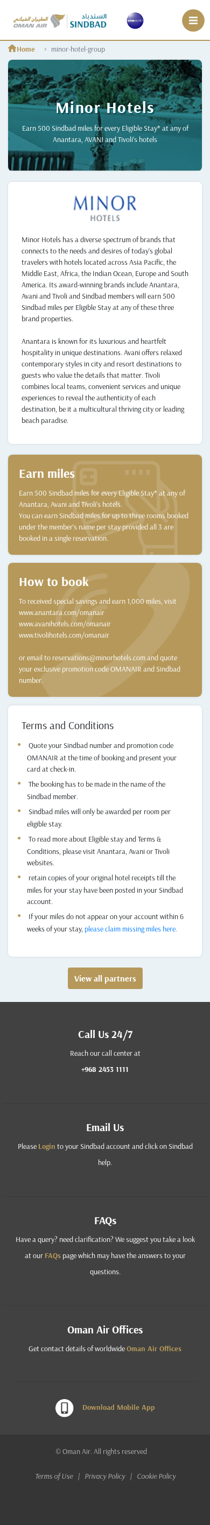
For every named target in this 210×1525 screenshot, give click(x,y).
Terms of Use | (59, 1476)
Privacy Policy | (110, 1476)
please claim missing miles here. (131, 929)
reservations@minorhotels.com (98, 657)
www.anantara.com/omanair (61, 612)
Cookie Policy (156, 1476)
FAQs (53, 1255)
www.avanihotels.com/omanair (65, 624)
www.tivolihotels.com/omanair (64, 635)
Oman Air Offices (154, 1348)
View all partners (105, 978)
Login (46, 1146)
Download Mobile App (118, 1407)
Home (26, 49)
